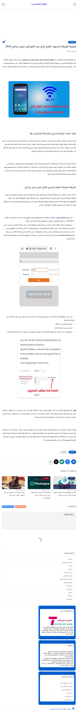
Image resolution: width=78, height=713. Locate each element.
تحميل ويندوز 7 (67, 699)
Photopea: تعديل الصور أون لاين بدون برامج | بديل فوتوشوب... (40, 495)
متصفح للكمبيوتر (67, 689)
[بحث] (3, 4)
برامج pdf (69, 586)
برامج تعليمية (68, 582)
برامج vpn (69, 589)
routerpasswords (63, 235)
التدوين (70, 559)
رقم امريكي (68, 696)
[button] (67, 461)
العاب (71, 566)
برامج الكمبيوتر (68, 576)
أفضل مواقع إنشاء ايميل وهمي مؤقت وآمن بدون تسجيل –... (64, 494)
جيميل (70, 592)
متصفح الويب (61, 218)
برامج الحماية (68, 572)
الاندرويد (73, 202)
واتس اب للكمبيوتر (66, 686)
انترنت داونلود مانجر (66, 683)
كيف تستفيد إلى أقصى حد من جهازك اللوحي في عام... (14, 494)
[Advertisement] (39, 26)
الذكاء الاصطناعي (67, 562)
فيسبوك (69, 693)
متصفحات (69, 599)
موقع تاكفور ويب (39, 4)
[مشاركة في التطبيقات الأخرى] (50, 461)
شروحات (72, 42)
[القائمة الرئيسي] (74, 4)
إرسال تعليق (69, 514)
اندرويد (70, 569)
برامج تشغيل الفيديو (66, 579)
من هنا (67, 657)
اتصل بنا (62, 665)
